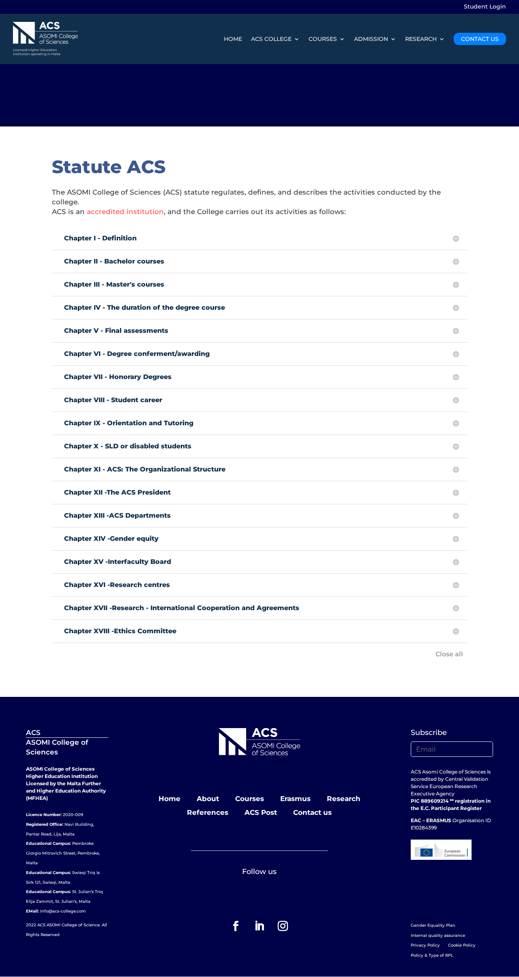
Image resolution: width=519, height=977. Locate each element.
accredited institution (125, 212)
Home (169, 799)
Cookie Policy (462, 945)
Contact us (312, 812)
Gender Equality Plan (433, 925)
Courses (249, 799)
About (208, 799)
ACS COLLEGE (271, 39)
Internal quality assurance (438, 935)
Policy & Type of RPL (432, 955)
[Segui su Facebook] (236, 926)
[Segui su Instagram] (283, 926)
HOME (233, 39)
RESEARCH (421, 39)
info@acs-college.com (63, 911)
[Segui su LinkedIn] (259, 926)
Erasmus (295, 799)
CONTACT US (480, 39)
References (207, 812)
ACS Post (260, 812)
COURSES (323, 39)
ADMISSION (371, 39)
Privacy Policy (425, 945)
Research (343, 799)
